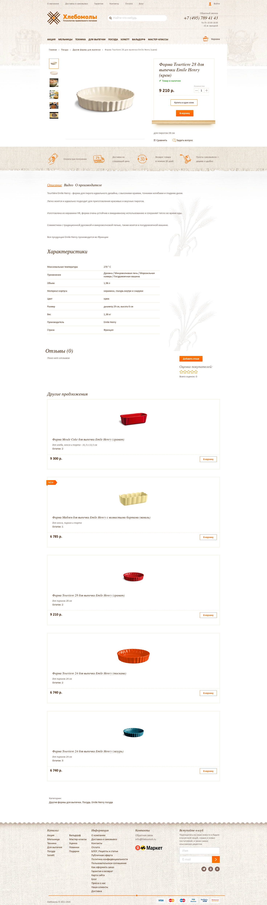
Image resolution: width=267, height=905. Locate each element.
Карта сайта (98, 875)
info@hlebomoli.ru (145, 839)
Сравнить (161, 140)
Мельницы (65, 39)
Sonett (125, 39)
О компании (98, 835)
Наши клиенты (99, 887)
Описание (54, 184)
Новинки (74, 847)
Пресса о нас (98, 883)
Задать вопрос (185, 140)
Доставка (96, 891)
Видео (68, 184)
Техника (80, 39)
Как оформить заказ (102, 867)
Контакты (114, 3)
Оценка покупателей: (196, 366)
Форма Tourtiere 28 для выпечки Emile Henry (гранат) (88, 595)
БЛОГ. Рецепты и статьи (104, 851)
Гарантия (98, 3)
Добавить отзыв (191, 358)
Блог (141, 3)
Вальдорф (138, 39)
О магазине (53, 3)
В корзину (185, 113)
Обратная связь (144, 835)
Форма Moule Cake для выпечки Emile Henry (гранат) (88, 439)
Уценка (73, 843)
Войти (217, 3)
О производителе (88, 184)
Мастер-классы (158, 39)
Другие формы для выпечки (65, 802)
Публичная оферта (102, 855)
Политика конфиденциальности (109, 859)
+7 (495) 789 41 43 (201, 17)
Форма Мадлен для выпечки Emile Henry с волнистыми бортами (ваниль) (101, 517)
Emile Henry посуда (102, 802)
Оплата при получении (75, 159)
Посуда (113, 39)
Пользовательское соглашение (108, 863)
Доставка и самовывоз (76, 3)
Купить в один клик (184, 102)
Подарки (74, 851)
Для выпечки (97, 39)
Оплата (129, 3)
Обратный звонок (209, 13)
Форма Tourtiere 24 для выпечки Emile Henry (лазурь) (88, 751)
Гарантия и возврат (102, 871)
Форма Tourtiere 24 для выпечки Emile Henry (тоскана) (89, 673)
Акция (51, 39)
